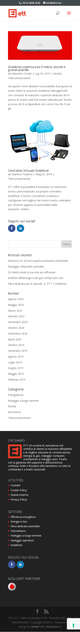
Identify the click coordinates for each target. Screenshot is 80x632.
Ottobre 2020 (16, 328)
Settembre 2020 (17, 333)
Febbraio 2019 (16, 379)
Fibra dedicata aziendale (25, 526)
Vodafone (16, 545)
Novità (57, 73)
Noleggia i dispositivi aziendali (26, 266)
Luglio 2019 (15, 362)
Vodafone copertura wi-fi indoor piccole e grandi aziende (36, 68)
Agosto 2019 (15, 356)
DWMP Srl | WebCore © (46, 626)
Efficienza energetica (23, 517)
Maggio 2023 (16, 305)
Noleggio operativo (22, 540)
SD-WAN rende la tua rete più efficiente (31, 272)
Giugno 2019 (15, 368)
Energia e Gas (19, 521)
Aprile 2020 (14, 339)
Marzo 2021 (15, 310)
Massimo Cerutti (22, 73)
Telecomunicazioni (19, 78)
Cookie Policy (19, 490)
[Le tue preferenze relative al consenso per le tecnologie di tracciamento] (73, 625)
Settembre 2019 (17, 351)
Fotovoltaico (18, 531)
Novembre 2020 (18, 322)
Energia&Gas (16, 395)
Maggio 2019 (16, 374)
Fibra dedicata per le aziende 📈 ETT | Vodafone (37, 283)
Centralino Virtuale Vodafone (28, 171)
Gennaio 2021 (16, 316)
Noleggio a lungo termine (23, 400)
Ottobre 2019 (16, 345)
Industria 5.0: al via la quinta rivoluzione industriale (38, 260)
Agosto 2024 (15, 299)
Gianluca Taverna (22, 174)
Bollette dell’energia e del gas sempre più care (35, 278)
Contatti (15, 485)
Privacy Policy (19, 499)
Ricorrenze (14, 412)
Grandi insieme (19, 495)
